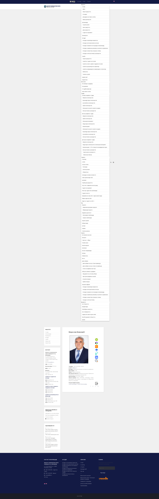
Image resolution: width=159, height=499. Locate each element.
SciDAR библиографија (82, 384)
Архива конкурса (49, 418)
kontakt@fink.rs (51, 362)
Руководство (48, 335)
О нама (46, 332)
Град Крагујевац (83, 485)
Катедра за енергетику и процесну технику (69, 472)
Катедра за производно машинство (69, 462)
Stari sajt (82, 471)
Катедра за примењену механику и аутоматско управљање (69, 469)
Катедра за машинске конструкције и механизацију (70, 466)
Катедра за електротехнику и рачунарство (68, 474)
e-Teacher (89, 1)
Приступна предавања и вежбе (51, 415)
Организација (48, 334)
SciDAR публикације (73, 384)
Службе (46, 339)
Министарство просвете (85, 475)
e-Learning (79, 1)
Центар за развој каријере (86, 483)
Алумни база (47, 343)
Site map (46, 477)
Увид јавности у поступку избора (52, 413)
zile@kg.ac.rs (74, 367)
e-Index (83, 1)
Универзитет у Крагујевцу (85, 481)
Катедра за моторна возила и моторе (70, 464)
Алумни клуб (47, 341)
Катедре (47, 337)
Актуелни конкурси (49, 417)
